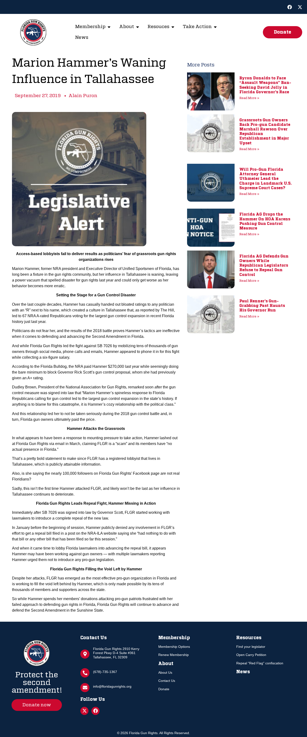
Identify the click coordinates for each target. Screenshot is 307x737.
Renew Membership (173, 655)
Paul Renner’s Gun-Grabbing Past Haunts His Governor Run (262, 305)
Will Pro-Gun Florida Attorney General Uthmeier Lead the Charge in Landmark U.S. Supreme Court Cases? (265, 179)
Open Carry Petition (251, 655)
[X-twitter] (300, 7)
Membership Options (174, 647)
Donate (163, 689)
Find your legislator (250, 647)
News (243, 672)
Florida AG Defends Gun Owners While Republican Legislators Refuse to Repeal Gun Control (264, 266)
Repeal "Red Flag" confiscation (259, 663)
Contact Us (166, 681)
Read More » (249, 98)
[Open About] (137, 26)
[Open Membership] (109, 26)
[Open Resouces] (173, 26)
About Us (165, 672)
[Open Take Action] (215, 26)
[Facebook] (289, 7)
